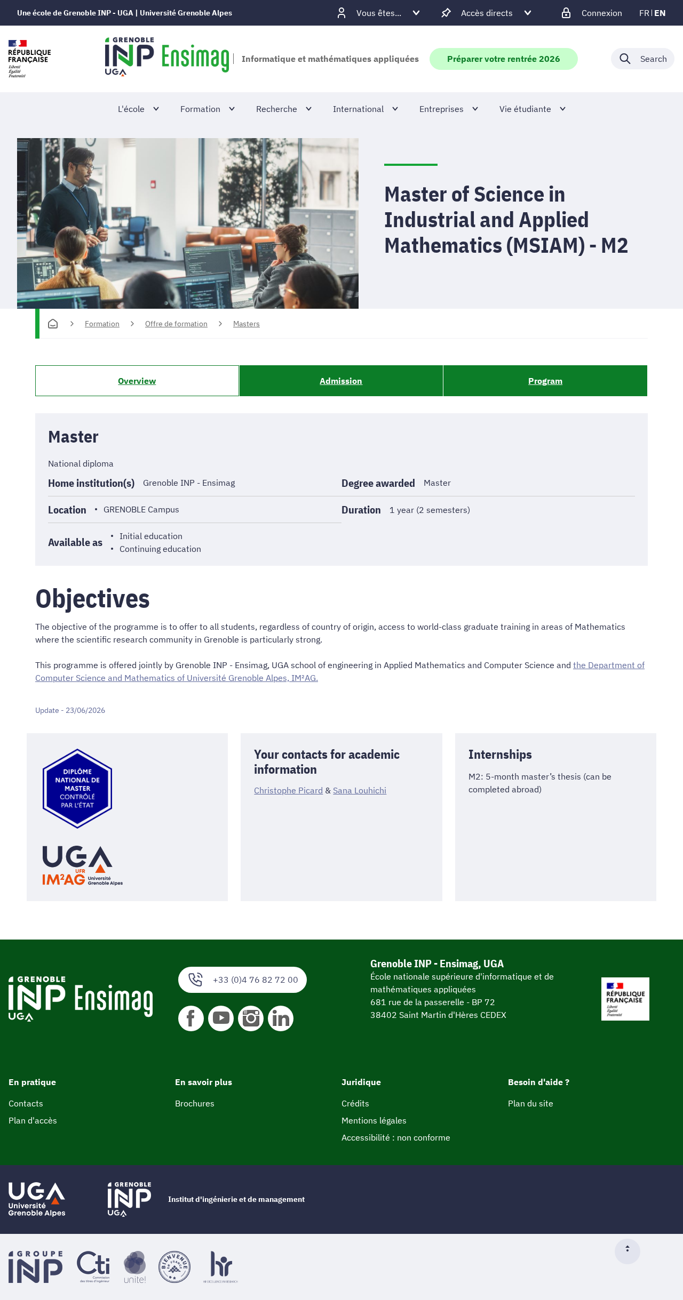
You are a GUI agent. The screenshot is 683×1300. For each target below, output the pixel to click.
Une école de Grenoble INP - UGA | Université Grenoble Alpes (124, 13)
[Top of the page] (632, 1251)
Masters (246, 323)
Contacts (26, 1103)
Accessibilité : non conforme (396, 1137)
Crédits (355, 1103)
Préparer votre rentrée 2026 (503, 58)
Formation (102, 323)
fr (644, 12)
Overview (137, 380)
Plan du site (530, 1103)
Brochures (195, 1103)
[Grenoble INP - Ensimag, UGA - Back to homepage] (167, 58)
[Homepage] (52, 323)
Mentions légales (374, 1120)
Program (545, 380)
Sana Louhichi (359, 790)
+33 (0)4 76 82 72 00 (255, 979)
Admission (341, 380)
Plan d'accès (33, 1120)
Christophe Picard (288, 790)
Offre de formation (176, 323)
